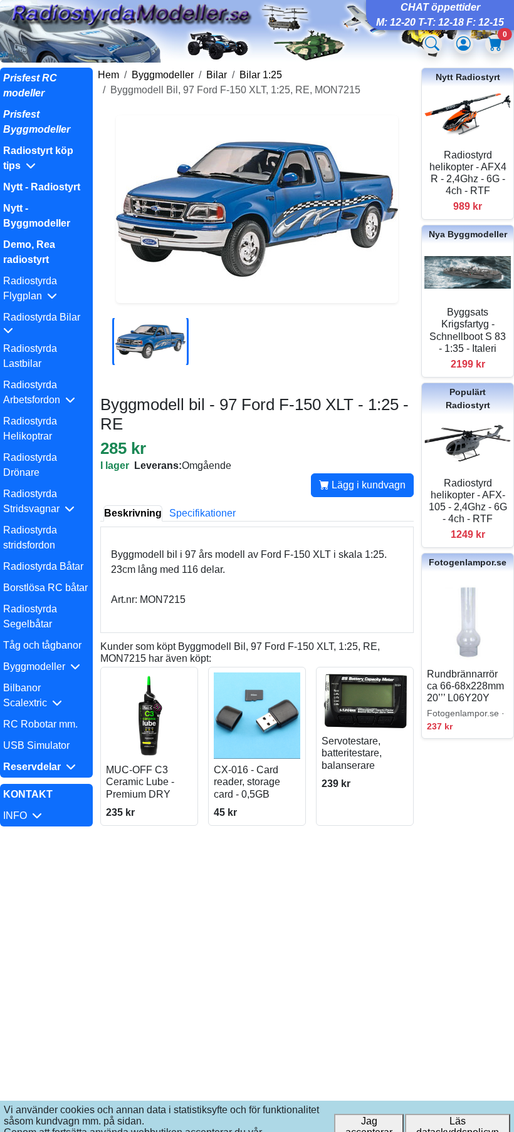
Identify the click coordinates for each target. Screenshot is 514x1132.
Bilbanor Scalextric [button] (27, 695)
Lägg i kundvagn (367, 485)
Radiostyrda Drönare (30, 465)
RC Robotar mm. (40, 724)
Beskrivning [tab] (133, 513)
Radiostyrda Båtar (43, 566)
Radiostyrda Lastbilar (30, 356)
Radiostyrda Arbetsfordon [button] (34, 392)
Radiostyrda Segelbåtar (30, 616)
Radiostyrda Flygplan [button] (30, 288)
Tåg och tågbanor (42, 645)
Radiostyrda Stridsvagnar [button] (34, 501)
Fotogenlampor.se (467, 562)
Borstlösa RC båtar (45, 587)
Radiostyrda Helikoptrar (30, 428)
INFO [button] (17, 815)
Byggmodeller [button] (36, 666)
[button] (46, 158)
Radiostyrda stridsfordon (30, 537)
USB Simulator (36, 745)
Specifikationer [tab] (202, 513)
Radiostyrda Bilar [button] (44, 317)
